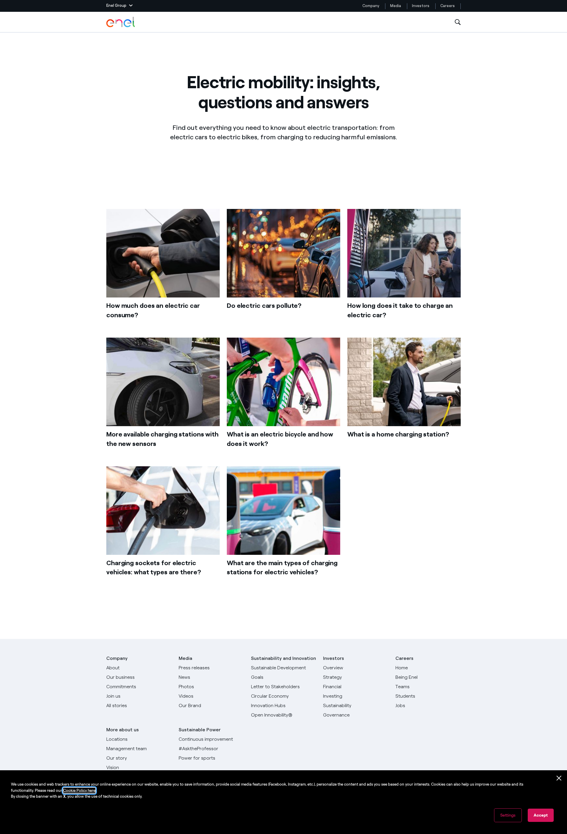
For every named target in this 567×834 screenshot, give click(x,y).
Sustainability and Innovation (283, 658)
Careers (448, 6)
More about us (122, 729)
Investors (420, 6)
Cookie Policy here (79, 790)
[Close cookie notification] (559, 778)
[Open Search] (458, 22)
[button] (119, 6)
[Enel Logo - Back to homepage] (121, 22)
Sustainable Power (200, 729)
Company (370, 6)
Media (395, 6)
